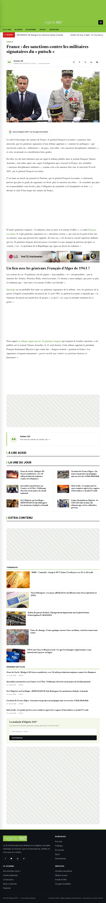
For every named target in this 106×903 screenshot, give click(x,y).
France (9, 42)
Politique (59, 845)
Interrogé (10, 289)
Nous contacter (10, 884)
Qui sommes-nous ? (12, 871)
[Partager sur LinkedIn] (91, 62)
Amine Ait (18, 61)
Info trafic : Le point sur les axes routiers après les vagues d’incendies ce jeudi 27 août (47, 710)
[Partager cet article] (73, 62)
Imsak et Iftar (61, 879)
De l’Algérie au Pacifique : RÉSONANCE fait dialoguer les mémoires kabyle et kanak (47, 691)
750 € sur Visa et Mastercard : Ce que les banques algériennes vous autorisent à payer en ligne (59, 651)
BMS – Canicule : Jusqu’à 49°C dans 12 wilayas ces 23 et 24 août (62, 572)
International (60, 858)
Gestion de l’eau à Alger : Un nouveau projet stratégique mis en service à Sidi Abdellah (47, 701)
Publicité (7, 888)
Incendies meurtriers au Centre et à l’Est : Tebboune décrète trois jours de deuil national (48, 682)
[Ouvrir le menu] (100, 22)
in (24, 858)
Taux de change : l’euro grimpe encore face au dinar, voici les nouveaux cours (64, 631)
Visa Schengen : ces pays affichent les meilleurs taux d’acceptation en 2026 (64, 594)
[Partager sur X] (85, 62)
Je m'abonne (17, 738)
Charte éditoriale (10, 875)
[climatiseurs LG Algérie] (53, 256)
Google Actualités (63, 884)
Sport (42, 29)
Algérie (18, 29)
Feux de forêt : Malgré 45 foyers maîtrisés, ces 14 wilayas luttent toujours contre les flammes (51, 672)
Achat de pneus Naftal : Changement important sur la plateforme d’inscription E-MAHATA (58, 614)
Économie (31, 29)
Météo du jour (61, 875)
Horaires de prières (63, 871)
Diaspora (54, 29)
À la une (7, 29)
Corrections (8, 879)
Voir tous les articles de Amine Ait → (35, 439)
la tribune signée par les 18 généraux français (40, 341)
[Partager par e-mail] (97, 62)
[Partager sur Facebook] (79, 62)
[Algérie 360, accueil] (53, 22)
